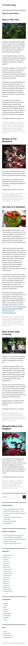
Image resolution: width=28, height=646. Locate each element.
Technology (7, 615)
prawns (21, 321)
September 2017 (8, 555)
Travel (5, 619)
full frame (12, 125)
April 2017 (6, 565)
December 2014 (8, 591)
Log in (5, 631)
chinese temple (5, 482)
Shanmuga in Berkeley (10, 521)
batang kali (17, 316)
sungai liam (9, 199)
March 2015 (7, 587)
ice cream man (9, 415)
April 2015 (6, 585)
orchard (19, 126)
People (5, 611)
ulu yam (9, 131)
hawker (4, 415)
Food (10, 316)
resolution (14, 128)
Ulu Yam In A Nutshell (13, 207)
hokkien (4, 321)
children (18, 412)
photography (5, 128)
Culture (6, 603)
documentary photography (11, 123)
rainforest (15, 197)
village (3, 420)
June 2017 (6, 561)
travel (22, 129)
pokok (10, 128)
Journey (6, 609)
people (23, 126)
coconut (6, 318)
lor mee (13, 321)
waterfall (7, 200)
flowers (10, 483)
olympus (4, 197)
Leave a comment (15, 200)
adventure (21, 122)
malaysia (9, 126)
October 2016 (7, 575)
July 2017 (6, 559)
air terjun (18, 193)
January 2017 (7, 571)
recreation (19, 197)
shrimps (14, 322)
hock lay (22, 319)
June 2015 (6, 581)
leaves (16, 196)
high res (17, 125)
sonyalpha (9, 129)
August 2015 (7, 577)
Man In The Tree (10, 19)
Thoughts (11, 412)
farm (19, 123)
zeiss (20, 131)
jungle (7, 196)
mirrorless (14, 126)
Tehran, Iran (17, 543)
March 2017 (7, 567)
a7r (17, 122)
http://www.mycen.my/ (9, 313)
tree (3, 131)
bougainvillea (20, 480)
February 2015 (8, 589)
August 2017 (7, 557)
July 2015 (6, 579)
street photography (16, 129)
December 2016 (8, 573)
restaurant (4, 322)
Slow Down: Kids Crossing (11, 332)
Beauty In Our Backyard (9, 140)
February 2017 (8, 569)
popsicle (4, 417)
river (24, 197)
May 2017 (6, 563)
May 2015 (6, 583)
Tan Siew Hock (8, 535)
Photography (12, 122)
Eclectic (6, 605)
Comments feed (8, 635)
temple (10, 486)
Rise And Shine (8, 523)
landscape (4, 126)
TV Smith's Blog (9, 5)
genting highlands (15, 319)
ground (4, 196)
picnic (10, 197)
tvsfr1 (5, 131)
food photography (6, 319)
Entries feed (7, 633)
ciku (3, 123)
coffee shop (11, 318)
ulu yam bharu (14, 131)
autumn (23, 193)
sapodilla (19, 128)
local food (8, 321)
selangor (4, 129)
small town (18, 322)
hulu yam (21, 125)
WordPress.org (8, 637)
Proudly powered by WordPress (18, 643)
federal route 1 (18, 194)
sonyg (23, 417)
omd (8, 197)
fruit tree (8, 125)
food (23, 318)
